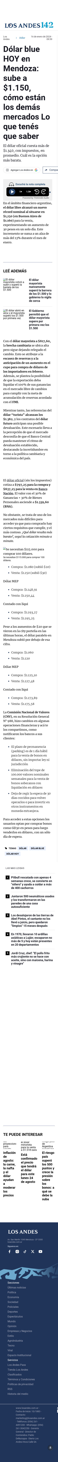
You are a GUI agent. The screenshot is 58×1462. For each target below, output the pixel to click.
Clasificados (15, 1374)
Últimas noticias (17, 1287)
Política (12, 1292)
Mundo (12, 1321)
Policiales (13, 1306)
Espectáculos (15, 1316)
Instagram (17, 1251)
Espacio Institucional (19, 1355)
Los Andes (6, 37)
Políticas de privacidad (20, 1384)
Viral (10, 1350)
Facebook (9, 1251)
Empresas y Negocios (20, 1331)
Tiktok (25, 1251)
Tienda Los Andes (18, 1369)
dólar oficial (15, 480)
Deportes (13, 1311)
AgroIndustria (15, 1340)
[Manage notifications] (50, 1447)
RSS (10, 1389)
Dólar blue (37, 848)
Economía (13, 1297)
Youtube (40, 1251)
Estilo (11, 1335)
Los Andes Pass (17, 1364)
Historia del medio (18, 1393)
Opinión (12, 1326)
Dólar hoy (12, 854)
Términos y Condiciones (21, 1379)
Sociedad (13, 1302)
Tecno (11, 1345)
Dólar (22, 848)
